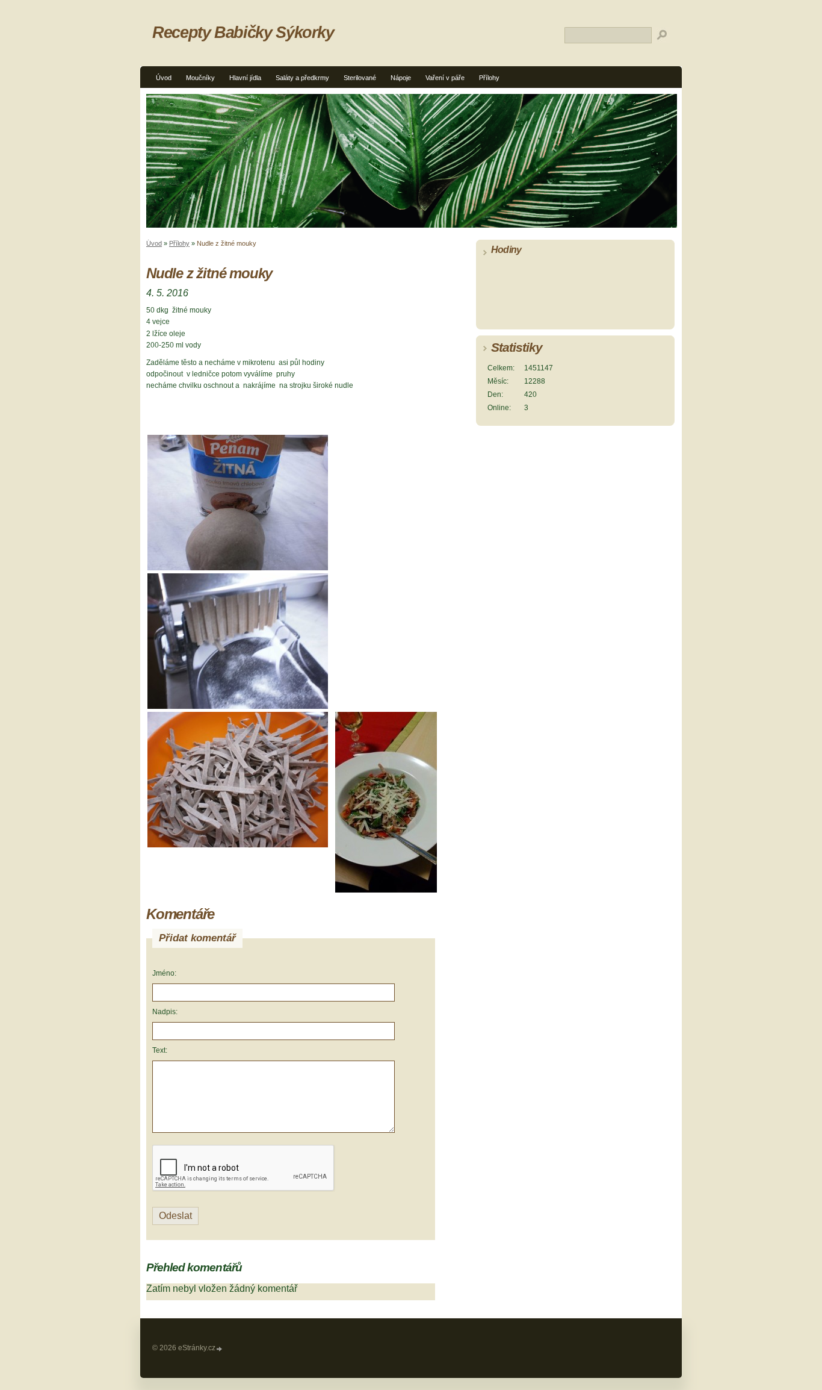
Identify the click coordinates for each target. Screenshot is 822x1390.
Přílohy (489, 77)
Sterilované (360, 77)
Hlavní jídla (245, 77)
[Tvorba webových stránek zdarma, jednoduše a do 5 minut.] (219, 1348)
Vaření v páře (445, 77)
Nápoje (401, 77)
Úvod (164, 77)
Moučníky (200, 77)
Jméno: (164, 973)
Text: (159, 1050)
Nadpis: (165, 1012)
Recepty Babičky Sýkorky (243, 32)
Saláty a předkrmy (302, 77)
